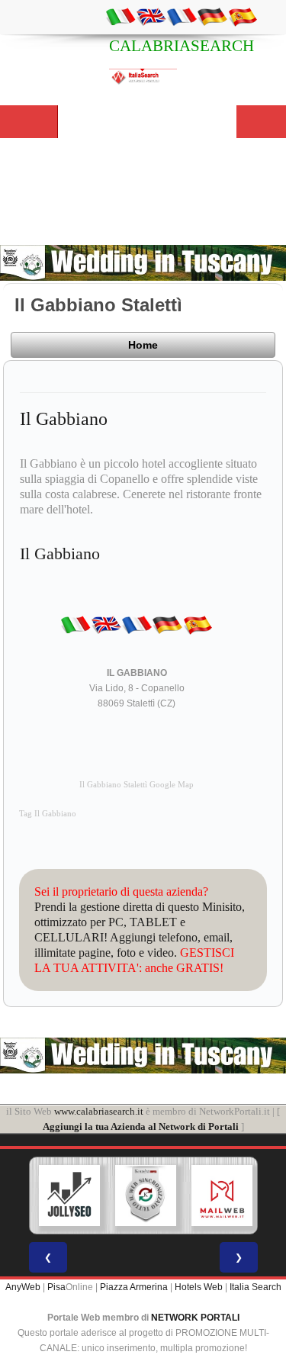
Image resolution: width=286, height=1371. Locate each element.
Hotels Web (199, 1287)
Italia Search (255, 1287)
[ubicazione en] (151, 16)
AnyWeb (22, 1287)
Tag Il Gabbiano (47, 813)
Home (143, 345)
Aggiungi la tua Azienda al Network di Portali (141, 1126)
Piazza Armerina (134, 1287)
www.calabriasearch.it (98, 1111)
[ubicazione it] (120, 16)
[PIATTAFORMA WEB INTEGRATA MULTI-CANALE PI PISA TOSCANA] (145, 1195)
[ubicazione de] (212, 16)
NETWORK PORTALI (195, 1317)
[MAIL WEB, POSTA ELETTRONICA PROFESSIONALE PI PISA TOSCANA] (221, 1195)
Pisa (56, 1287)
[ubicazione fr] (181, 16)
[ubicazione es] (242, 16)
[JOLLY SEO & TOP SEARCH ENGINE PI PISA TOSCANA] (69, 1195)
